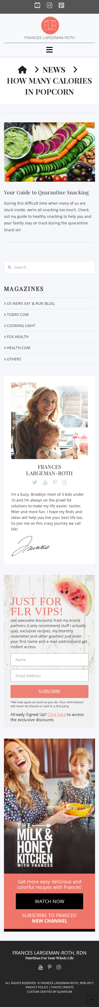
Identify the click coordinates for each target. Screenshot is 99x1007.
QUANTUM (64, 992)
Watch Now (49, 901)
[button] (49, 50)
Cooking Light (21, 325)
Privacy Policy (37, 987)
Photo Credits (62, 987)
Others (14, 359)
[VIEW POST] (49, 151)
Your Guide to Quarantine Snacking (46, 192)
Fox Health (18, 336)
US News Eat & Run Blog (30, 303)
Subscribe (49, 691)
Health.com (18, 347)
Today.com (18, 314)
